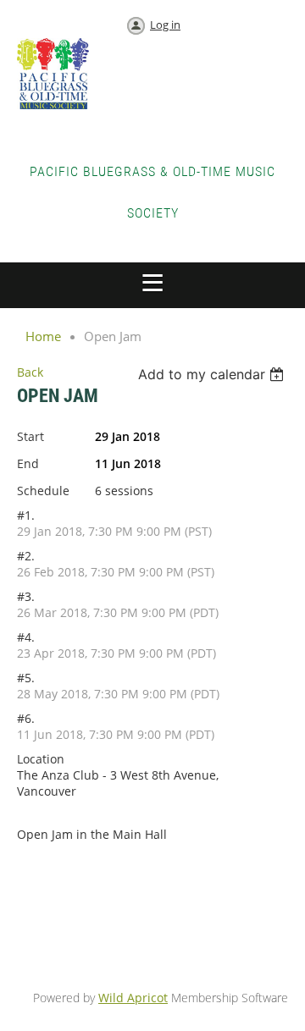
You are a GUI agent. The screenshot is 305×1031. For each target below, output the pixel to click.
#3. (26, 596)
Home (43, 336)
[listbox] (213, 374)
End (28, 463)
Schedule (43, 490)
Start (30, 436)
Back (30, 372)
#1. (26, 515)
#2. (26, 556)
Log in (165, 24)
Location (40, 759)
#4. (26, 637)
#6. (26, 718)
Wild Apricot (133, 998)
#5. (26, 678)
